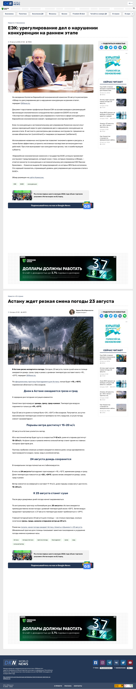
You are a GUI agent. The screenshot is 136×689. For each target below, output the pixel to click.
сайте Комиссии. (36, 177)
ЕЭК (15, 184)
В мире (127, 14)
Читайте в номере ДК (98, 14)
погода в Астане (28, 540)
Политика (23, 14)
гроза (66, 540)
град (73, 540)
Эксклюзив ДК (38, 14)
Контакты (78, 686)
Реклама (67, 686)
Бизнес (64, 14)
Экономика (9, 14)
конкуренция (32, 184)
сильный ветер (19, 544)
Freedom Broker (79, 14)
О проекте (58, 686)
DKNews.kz (25, 103)
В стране (115, 14)
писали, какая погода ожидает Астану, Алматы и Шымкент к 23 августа (51, 527)
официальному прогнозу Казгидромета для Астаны (37, 382)
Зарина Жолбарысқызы (84, 310)
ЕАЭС (22, 184)
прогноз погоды (42, 540)
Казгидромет (56, 540)
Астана (16, 540)
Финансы (52, 14)
